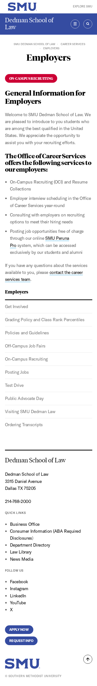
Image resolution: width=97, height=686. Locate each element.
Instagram (19, 588)
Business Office (25, 524)
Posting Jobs (17, 372)
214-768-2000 (18, 501)
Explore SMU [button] (82, 6)
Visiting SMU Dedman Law (30, 411)
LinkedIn (18, 596)
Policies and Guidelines (27, 333)
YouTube (18, 603)
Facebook (19, 581)
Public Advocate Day (24, 398)
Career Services (73, 44)
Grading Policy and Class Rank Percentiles (45, 319)
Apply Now (19, 629)
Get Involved (16, 306)
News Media (21, 559)
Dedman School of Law (29, 23)
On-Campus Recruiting (26, 359)
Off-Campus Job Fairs (25, 346)
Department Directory (30, 545)
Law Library (21, 552)
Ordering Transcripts (24, 424)
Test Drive (14, 385)
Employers (16, 291)
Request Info (21, 640)
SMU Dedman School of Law (34, 44)
